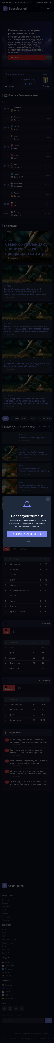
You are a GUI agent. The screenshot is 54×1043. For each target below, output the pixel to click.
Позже (27, 541)
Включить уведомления (28, 534)
